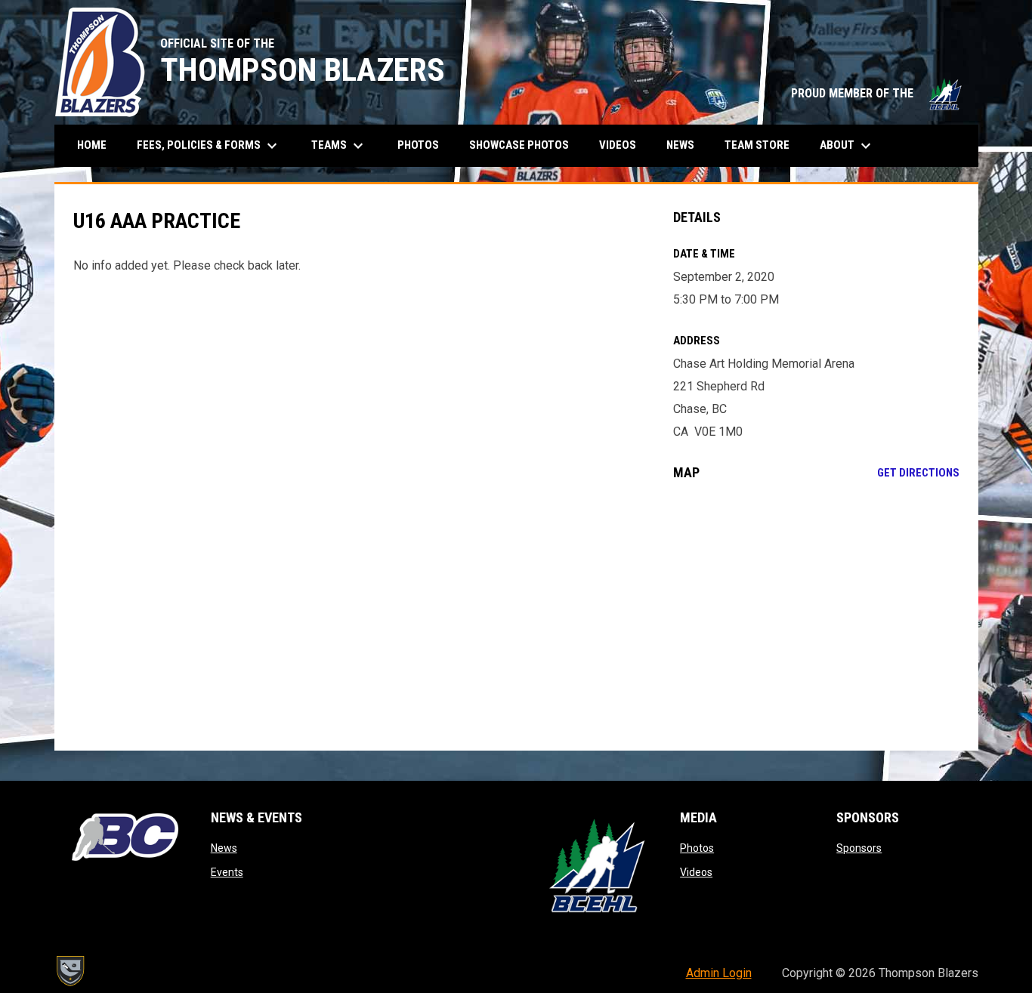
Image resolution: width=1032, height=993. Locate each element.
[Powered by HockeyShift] (69, 971)
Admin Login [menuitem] (719, 973)
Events (227, 872)
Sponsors (859, 848)
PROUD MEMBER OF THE (877, 93)
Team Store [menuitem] (763, 144)
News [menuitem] (680, 145)
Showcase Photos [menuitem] (524, 144)
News (224, 848)
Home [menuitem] (92, 145)
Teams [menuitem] (339, 146)
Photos (697, 848)
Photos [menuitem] (418, 145)
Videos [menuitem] (617, 145)
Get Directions (918, 473)
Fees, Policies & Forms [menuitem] (209, 146)
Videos (696, 872)
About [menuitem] (847, 146)
